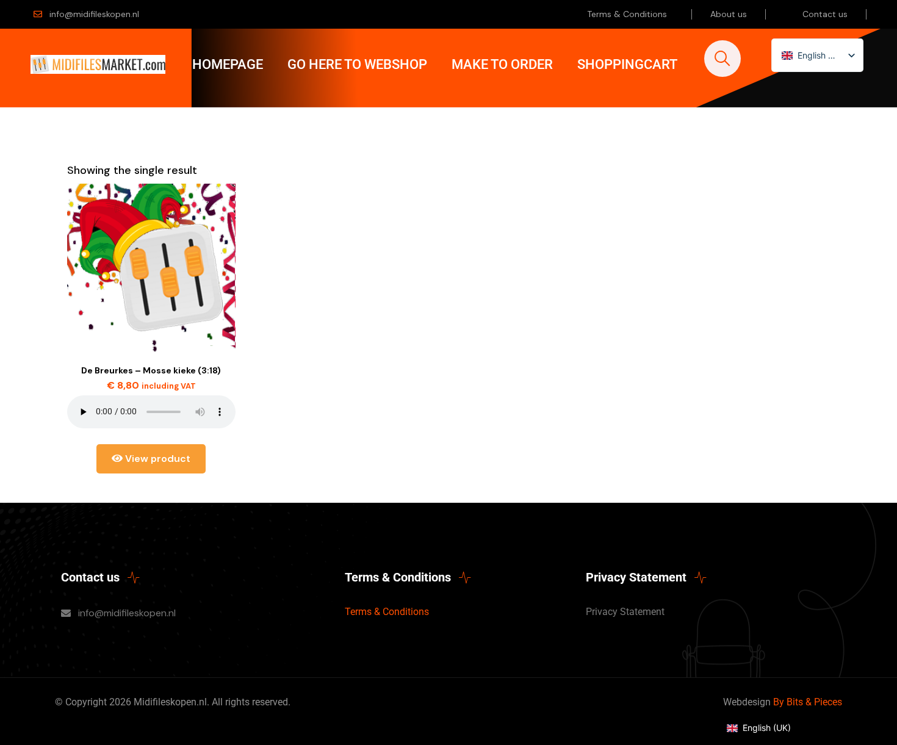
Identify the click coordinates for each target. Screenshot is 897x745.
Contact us (825, 14)
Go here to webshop (357, 64)
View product (156, 458)
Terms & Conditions (627, 14)
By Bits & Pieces (807, 702)
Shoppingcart (627, 64)
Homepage (227, 64)
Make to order (502, 64)
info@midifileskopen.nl (94, 14)
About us (728, 14)
